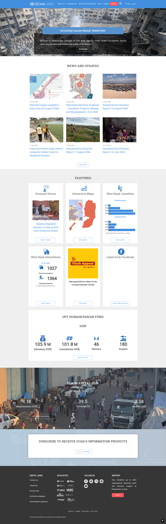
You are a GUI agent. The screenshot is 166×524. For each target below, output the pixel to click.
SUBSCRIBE (86, 451)
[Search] (120, 3)
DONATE (117, 495)
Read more (46, 86)
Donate (114, 4)
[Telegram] (101, 481)
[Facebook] (86, 481)
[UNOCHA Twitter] (91, 481)
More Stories (46, 240)
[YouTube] (86, 486)
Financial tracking (125, 416)
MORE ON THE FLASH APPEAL (41, 416)
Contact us (34, 480)
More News (83, 165)
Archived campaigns (37, 496)
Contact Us (71, 511)
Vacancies (34, 485)
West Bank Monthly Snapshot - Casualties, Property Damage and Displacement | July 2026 (82, 108)
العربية (133, 4)
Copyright (77, 511)
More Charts (120, 240)
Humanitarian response (39, 502)
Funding (106, 4)
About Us (61, 4)
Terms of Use (94, 511)
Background (83, 49)
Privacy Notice (85, 511)
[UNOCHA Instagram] (96, 481)
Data (99, 4)
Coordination (72, 4)
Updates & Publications (87, 4)
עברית (127, 4)
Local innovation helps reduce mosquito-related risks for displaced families (46, 152)
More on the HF (83, 357)
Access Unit (34, 491)
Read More (83, 303)
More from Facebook (120, 303)
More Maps (83, 240)
